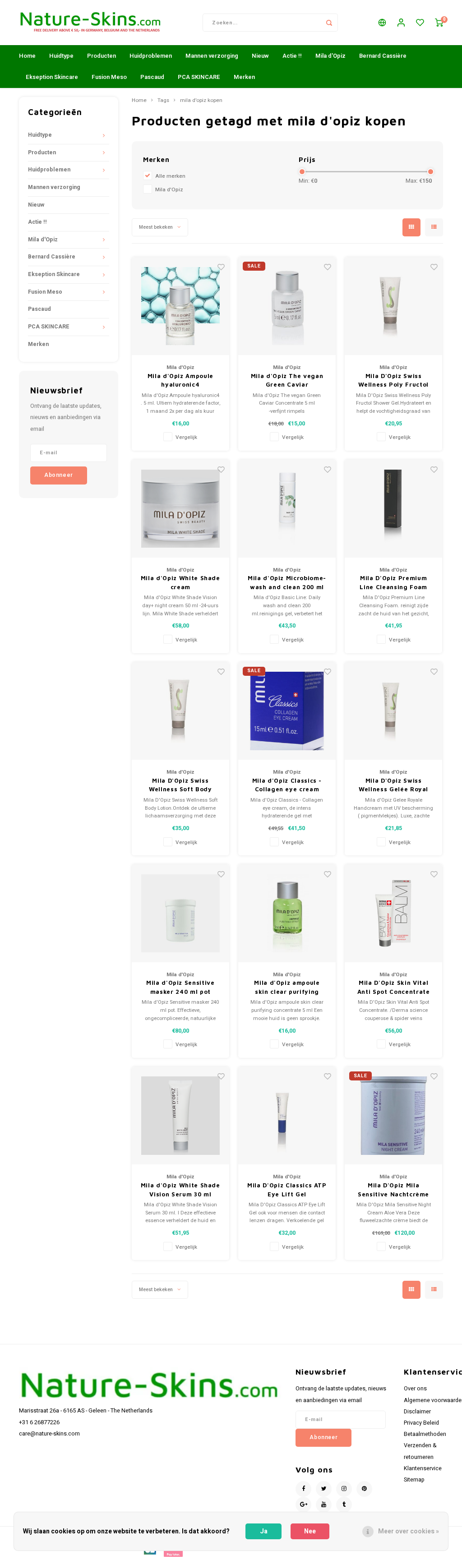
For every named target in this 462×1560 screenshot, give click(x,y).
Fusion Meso (109, 77)
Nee (310, 1531)
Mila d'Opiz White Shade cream (180, 582)
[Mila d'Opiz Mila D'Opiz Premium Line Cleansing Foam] (394, 509)
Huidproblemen (150, 55)
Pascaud (152, 77)
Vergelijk (186, 437)
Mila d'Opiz (330, 55)
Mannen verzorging (211, 55)
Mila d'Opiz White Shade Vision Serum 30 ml (180, 1190)
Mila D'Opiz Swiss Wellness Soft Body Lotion (180, 785)
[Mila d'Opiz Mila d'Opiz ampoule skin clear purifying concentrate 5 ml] (287, 913)
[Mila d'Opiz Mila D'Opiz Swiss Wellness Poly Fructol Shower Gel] (394, 306)
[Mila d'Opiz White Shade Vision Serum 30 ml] (181, 1116)
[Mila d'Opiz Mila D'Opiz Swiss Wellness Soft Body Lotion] (181, 711)
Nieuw (260, 55)
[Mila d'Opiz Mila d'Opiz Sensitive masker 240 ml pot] (181, 913)
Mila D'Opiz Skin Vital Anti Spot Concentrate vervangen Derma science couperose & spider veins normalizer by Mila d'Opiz (393, 987)
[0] (439, 22)
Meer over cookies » (408, 1531)
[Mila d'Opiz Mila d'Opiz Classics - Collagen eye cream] (287, 711)
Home (27, 55)
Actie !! (292, 55)
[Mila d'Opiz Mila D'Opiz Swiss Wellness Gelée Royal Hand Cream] (394, 711)
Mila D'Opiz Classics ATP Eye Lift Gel (287, 1190)
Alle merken (170, 176)
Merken (244, 77)
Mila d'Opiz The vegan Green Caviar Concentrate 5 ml (287, 380)
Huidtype (61, 55)
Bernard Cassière (383, 55)
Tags (163, 100)
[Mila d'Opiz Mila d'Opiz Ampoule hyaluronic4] (181, 306)
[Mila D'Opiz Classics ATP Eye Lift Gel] (287, 1116)
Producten (101, 55)
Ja (264, 1531)
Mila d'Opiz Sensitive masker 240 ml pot (180, 987)
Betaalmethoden (425, 1434)
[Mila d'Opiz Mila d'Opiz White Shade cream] (181, 509)
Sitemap (414, 1480)
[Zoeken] (329, 23)
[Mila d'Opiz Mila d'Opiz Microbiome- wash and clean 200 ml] (287, 509)
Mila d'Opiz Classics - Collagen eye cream (287, 785)
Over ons (415, 1389)
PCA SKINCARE (199, 77)
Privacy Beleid (421, 1423)
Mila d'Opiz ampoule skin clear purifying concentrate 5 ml (286, 987)
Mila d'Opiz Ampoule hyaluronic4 (180, 380)
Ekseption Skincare (52, 77)
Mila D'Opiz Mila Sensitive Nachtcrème (393, 1190)
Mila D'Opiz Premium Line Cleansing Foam (393, 582)
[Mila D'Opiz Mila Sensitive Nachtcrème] (394, 1116)
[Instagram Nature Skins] (344, 1489)
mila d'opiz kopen (201, 100)
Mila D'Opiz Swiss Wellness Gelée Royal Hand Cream (393, 785)
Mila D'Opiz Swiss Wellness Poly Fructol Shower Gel (393, 380)
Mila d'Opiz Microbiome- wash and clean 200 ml (287, 582)
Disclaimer (417, 1412)
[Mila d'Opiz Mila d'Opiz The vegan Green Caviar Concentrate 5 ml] (287, 306)
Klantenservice (423, 1468)
